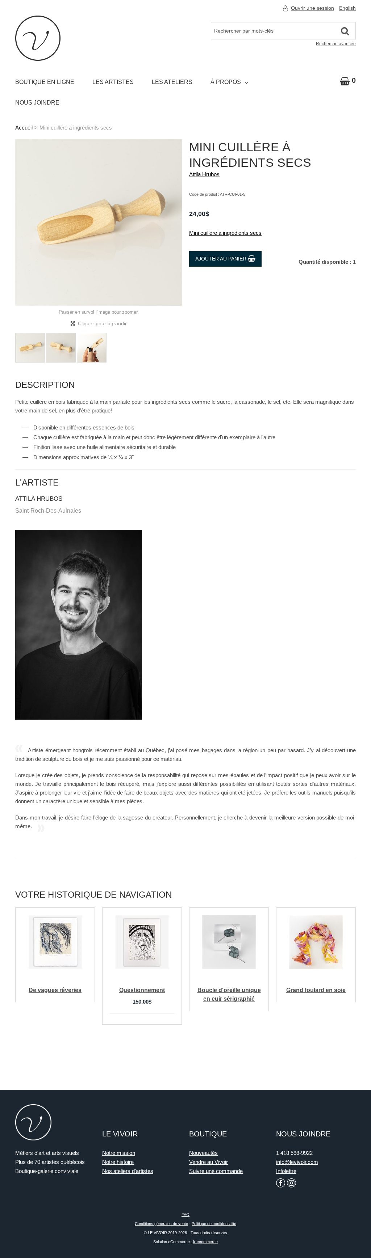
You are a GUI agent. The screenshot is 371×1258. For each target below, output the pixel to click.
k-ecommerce (205, 1242)
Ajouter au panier (221, 259)
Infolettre (286, 1171)
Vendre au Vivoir (208, 1162)
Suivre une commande (216, 1171)
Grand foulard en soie (316, 990)
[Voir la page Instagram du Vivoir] (291, 1182)
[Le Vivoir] (38, 38)
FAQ (185, 1214)
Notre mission (118, 1153)
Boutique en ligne (44, 82)
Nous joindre (37, 102)
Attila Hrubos (204, 174)
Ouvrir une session (312, 8)
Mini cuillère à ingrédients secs (225, 233)
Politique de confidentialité (214, 1223)
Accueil (24, 127)
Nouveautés (203, 1153)
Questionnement (142, 990)
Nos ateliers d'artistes (127, 1171)
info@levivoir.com (297, 1162)
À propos (225, 82)
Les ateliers (172, 82)
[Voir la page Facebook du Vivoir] (280, 1182)
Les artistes (113, 82)
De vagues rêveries (55, 990)
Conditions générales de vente (161, 1223)
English (347, 8)
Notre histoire (118, 1162)
